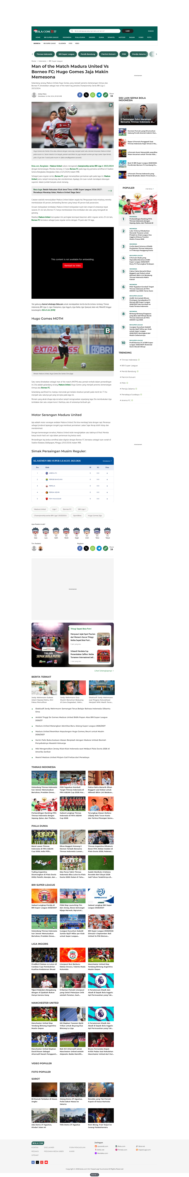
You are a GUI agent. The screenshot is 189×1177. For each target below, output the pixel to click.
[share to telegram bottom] (99, 548)
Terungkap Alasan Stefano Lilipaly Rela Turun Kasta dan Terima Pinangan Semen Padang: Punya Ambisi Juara (101, 815)
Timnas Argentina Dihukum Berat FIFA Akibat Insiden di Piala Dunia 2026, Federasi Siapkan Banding (100, 848)
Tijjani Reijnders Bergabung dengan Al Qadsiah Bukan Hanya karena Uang (43, 992)
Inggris (92, 37)
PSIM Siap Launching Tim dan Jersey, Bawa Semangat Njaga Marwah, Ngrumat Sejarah (72, 907)
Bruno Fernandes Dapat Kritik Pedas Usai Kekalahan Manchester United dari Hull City (100, 1051)
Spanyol (111, 37)
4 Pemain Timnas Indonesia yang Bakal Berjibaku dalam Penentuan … (142, 175)
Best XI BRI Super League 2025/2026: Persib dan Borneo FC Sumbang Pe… (142, 164)
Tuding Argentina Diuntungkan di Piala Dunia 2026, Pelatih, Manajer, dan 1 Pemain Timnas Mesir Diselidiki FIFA (43, 874)
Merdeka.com (102, 1153)
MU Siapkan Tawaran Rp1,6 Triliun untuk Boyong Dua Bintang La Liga (71, 1025)
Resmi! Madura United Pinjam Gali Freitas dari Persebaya (62, 757)
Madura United (56, 166)
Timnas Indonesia (43, 767)
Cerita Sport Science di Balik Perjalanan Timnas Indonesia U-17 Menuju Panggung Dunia (141, 248)
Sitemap (35, 1155)
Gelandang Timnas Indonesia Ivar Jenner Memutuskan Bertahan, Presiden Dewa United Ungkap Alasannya (44, 789)
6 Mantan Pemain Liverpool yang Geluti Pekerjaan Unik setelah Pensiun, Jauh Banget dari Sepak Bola (72, 992)
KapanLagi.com (144, 1150)
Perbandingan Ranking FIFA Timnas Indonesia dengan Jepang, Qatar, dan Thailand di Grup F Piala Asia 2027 (43, 815)
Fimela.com (122, 1150)
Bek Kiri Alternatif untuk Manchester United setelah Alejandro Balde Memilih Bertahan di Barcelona (72, 1051)
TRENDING (125, 352)
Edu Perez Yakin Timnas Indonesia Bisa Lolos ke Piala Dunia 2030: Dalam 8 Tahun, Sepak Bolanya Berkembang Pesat (72, 874)
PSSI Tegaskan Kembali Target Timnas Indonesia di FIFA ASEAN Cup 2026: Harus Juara (72, 789)
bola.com (83, 1169)
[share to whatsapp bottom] (92, 548)
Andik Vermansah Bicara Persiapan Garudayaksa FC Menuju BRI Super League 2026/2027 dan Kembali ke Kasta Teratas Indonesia (140, 302)
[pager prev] (32, 54)
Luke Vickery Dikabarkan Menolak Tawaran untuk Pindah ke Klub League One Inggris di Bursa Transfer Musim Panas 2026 (140, 235)
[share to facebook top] (79, 94)
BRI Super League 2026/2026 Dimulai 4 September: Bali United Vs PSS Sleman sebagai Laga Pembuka (100, 933)
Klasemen (62, 43)
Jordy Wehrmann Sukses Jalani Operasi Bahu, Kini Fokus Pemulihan (42, 699)
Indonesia (67, 37)
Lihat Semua (149, 189)
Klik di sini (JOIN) (48, 310)
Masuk (151, 31)
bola (45, 31)
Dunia (101, 37)
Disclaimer (49, 1147)
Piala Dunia (80, 37)
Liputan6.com (102, 1146)
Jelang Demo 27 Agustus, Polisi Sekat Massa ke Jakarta (71, 1101)
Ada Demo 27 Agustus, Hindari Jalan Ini (41, 1126)
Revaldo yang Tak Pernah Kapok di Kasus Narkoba (99, 1100)
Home (38, 37)
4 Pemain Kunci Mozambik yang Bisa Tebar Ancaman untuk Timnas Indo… (142, 153)
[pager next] (156, 54)
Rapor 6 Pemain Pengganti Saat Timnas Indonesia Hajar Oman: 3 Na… (142, 143)
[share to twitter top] (86, 94)
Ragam (132, 37)
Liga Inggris (39, 944)
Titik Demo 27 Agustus (70, 1125)
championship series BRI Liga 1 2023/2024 (96, 166)
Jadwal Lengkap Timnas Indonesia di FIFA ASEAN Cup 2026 (71, 815)
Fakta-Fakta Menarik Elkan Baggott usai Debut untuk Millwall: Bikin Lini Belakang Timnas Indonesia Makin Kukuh (100, 789)
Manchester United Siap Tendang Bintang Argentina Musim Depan (100, 966)
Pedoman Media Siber (54, 1151)
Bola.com (121, 1146)
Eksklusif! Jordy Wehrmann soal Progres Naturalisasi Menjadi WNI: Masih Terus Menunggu (101, 699)
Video (141, 37)
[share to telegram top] (99, 94)
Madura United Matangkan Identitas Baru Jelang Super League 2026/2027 (70, 726)
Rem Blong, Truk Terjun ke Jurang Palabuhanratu (100, 1126)
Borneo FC (74, 169)
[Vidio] (41, 1162)
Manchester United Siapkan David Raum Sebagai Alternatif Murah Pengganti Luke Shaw (43, 1051)
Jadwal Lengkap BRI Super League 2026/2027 (100, 906)
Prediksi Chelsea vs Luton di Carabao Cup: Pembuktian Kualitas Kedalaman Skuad (44, 966)
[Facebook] (33, 1162)
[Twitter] (37, 1162)
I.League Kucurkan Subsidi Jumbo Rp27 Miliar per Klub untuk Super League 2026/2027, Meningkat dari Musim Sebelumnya (72, 933)
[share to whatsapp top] (92, 94)
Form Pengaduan (77, 1147)
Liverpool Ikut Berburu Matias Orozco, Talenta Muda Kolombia (72, 966)
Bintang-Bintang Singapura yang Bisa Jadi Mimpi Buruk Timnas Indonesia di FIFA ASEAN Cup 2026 (140, 317)
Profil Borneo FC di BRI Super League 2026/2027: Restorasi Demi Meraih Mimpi (141, 345)
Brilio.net (100, 1150)
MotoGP (122, 37)
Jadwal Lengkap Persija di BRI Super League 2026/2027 (44, 906)
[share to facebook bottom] (79, 548)
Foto (149, 37)
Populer (128, 187)
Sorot (35, 1079)
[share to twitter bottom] (86, 548)
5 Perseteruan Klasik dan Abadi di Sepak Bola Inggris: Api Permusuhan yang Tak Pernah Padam (100, 992)
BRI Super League (51, 37)
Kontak (34, 1147)
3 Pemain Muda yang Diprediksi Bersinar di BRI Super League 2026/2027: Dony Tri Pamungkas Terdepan (141, 261)
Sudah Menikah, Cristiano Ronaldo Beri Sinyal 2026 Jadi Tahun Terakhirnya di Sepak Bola (99, 874)
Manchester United (45, 1003)
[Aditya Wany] (34, 94)
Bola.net (141, 1146)
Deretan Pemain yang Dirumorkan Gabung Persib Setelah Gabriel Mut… (142, 132)
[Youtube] (46, 1162)
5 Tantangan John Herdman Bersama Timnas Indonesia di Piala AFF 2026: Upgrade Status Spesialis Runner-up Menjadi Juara (137, 120)
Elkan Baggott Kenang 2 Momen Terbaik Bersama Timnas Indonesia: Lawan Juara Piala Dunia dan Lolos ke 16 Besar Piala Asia (72, 848)
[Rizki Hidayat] (40, 548)
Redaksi (35, 1151)
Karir (71, 1151)
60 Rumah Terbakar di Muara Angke (44, 1100)
